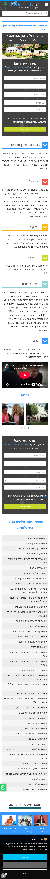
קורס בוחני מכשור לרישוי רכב (34, 728)
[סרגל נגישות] (4, 875)
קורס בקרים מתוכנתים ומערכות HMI (30, 606)
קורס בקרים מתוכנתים (37, 553)
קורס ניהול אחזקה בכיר (37, 779)
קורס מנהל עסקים (39, 646)
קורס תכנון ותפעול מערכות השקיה (32, 548)
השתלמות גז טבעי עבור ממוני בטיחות (31, 693)
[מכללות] (25, 5)
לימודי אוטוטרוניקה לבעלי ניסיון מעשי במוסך (28, 578)
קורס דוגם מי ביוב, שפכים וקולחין (32, 763)
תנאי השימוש (26, 118)
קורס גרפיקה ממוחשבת (36, 538)
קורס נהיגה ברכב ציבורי (37, 738)
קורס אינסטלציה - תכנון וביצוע (33, 573)
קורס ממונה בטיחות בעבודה (35, 789)
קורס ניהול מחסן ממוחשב (35, 543)
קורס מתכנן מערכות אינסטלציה (33, 712)
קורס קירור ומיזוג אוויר (37, 744)
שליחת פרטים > (25, 129)
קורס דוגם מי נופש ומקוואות (34, 670)
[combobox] (25, 102)
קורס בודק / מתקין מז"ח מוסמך (33, 641)
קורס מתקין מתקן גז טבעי (35, 717)
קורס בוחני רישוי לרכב (37, 723)
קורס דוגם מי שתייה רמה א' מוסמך (31, 620)
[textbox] (25, 102)
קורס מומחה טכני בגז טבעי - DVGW (30, 733)
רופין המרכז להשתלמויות (27, 25)
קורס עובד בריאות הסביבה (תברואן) (31, 707)
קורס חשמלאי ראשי (38, 626)
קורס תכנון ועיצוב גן (38, 567)
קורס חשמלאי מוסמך (37, 784)
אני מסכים (25, 857)
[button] (28, 428)
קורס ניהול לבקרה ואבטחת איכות (32, 768)
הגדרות (25, 872)
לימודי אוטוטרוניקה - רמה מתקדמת (31, 583)
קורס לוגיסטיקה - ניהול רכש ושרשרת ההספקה (26, 773)
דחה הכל (25, 864)
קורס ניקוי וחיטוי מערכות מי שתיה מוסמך (29, 631)
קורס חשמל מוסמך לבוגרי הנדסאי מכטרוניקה (27, 749)
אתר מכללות (43, 25)
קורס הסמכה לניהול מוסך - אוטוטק (31, 636)
